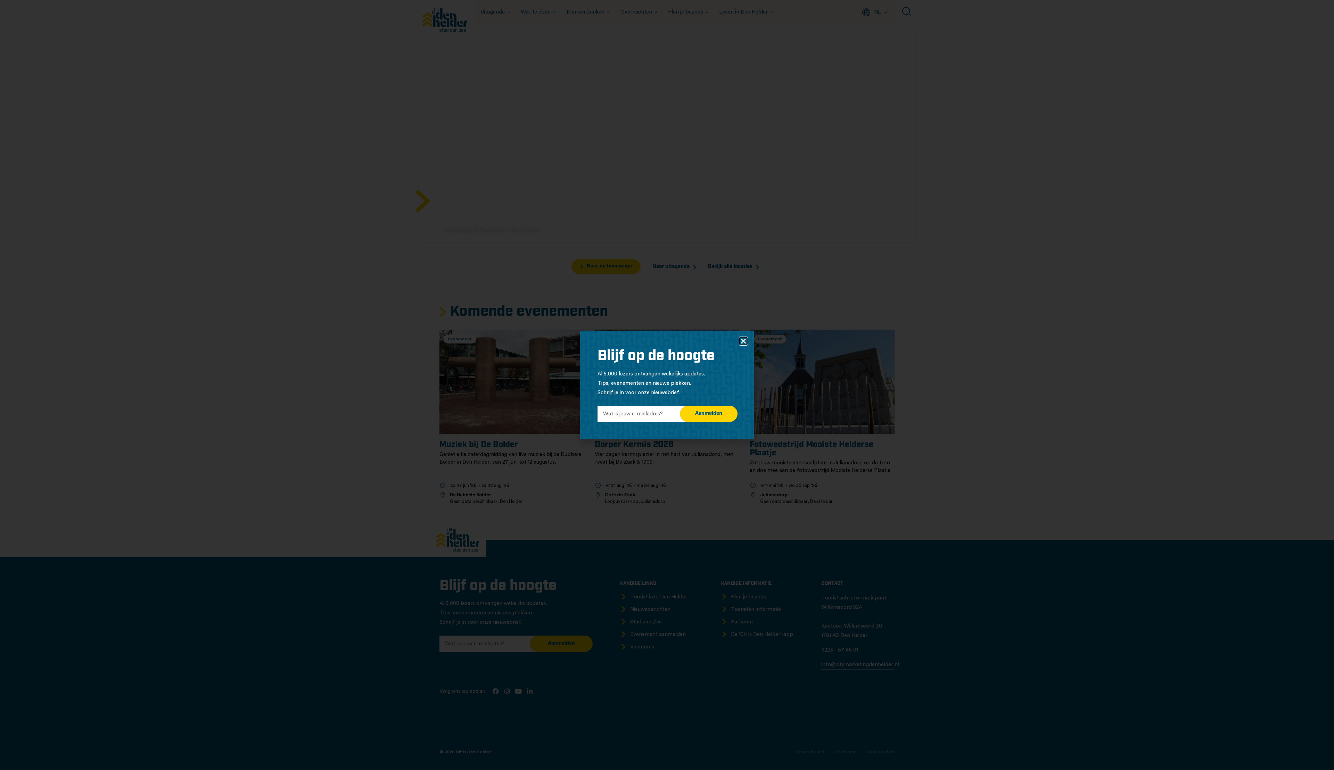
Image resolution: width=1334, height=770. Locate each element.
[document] (667, 385)
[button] (743, 341)
